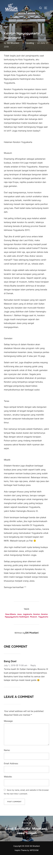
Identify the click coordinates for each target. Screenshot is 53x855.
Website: (8, 776)
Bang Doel (10, 661)
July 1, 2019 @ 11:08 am (16, 665)
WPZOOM (34, 850)
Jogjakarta (27, 614)
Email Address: (11, 763)
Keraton (36, 614)
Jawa (19, 614)
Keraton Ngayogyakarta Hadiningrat (26, 615)
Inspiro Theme (21, 850)
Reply (33, 665)
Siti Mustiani (13, 43)
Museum (33, 617)
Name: (7, 750)
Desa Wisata (10, 614)
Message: (8, 721)
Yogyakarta (43, 617)
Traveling (29, 43)
